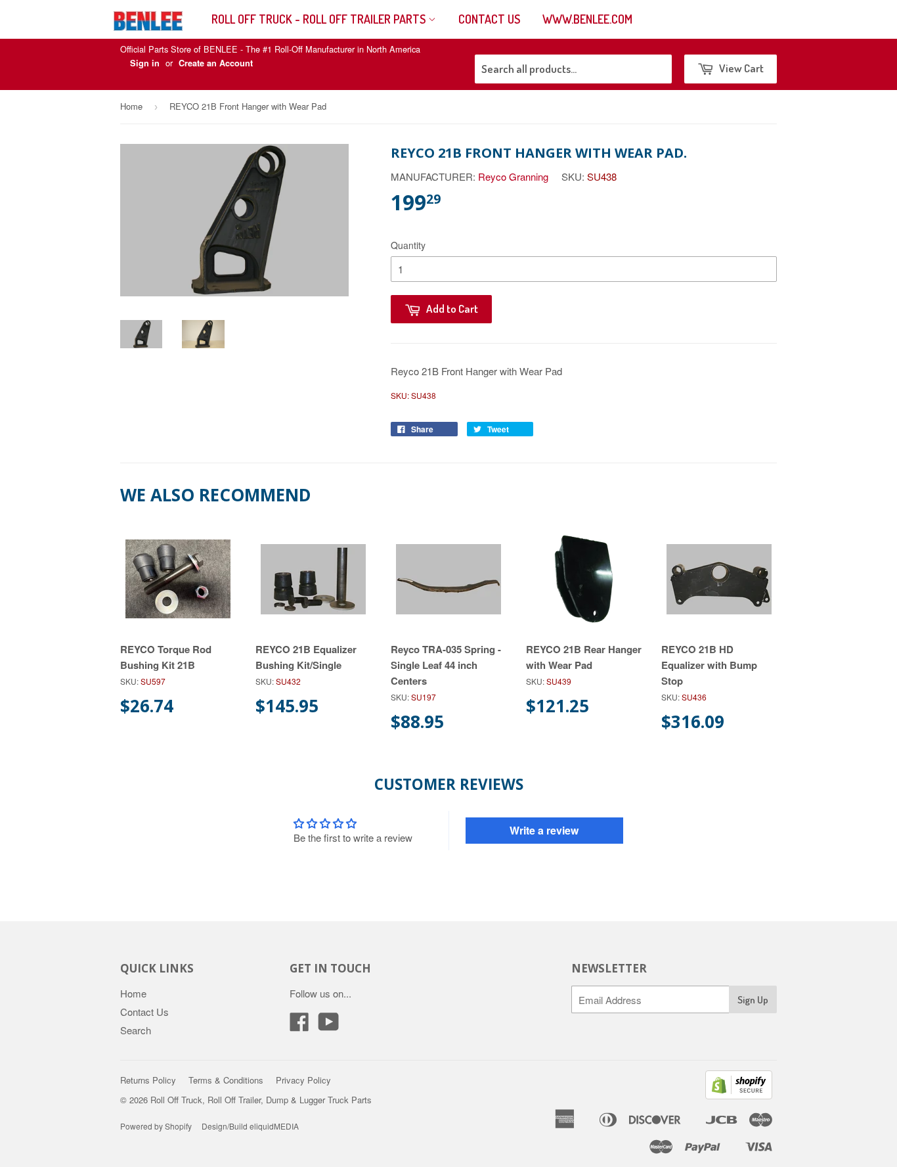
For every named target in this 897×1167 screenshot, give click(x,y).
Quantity (408, 245)
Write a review (544, 830)
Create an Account (216, 63)
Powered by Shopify (156, 1126)
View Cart (740, 68)
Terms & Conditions (225, 1080)
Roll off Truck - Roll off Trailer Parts (319, 19)
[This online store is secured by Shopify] (738, 1095)
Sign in (145, 63)
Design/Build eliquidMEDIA (250, 1126)
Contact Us (489, 19)
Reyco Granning (513, 176)
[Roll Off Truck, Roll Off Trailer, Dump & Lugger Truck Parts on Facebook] (299, 1025)
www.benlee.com (587, 19)
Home (131, 106)
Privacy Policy (303, 1080)
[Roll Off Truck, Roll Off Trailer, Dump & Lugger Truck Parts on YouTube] (328, 1025)
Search (135, 1030)
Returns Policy (148, 1080)
